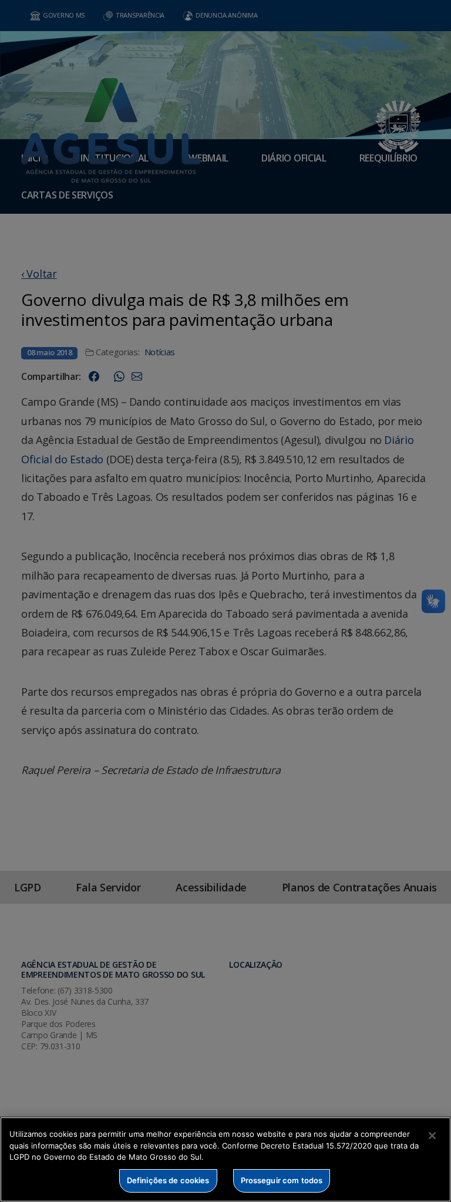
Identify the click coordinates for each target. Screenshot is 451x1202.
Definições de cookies (168, 1180)
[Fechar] (432, 1136)
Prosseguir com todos (282, 1180)
